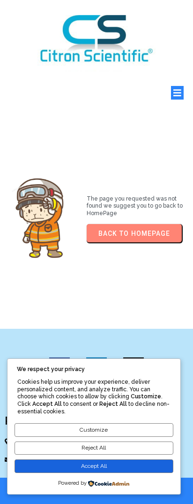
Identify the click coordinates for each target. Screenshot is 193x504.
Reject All (94, 447)
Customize (94, 429)
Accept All (94, 466)
